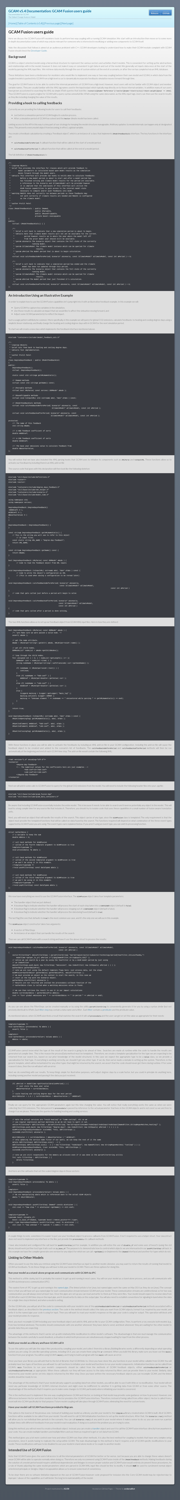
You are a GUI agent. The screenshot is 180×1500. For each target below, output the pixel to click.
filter (90, 1009)
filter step (44, 1009)
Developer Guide (39, 50)
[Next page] (67, 23)
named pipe (63, 1287)
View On (166, 12)
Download (154, 12)
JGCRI (66, 1489)
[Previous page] (52, 23)
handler (96, 1428)
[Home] (12, 23)
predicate (107, 1009)
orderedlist (129, 1489)
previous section (50, 1309)
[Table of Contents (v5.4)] (30, 23)
